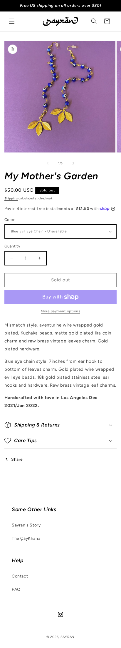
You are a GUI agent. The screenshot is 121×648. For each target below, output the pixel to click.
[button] (11, 21)
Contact (20, 576)
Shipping (11, 198)
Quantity (12, 246)
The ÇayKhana (26, 538)
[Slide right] (73, 163)
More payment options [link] (60, 311)
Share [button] (17, 459)
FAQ (16, 589)
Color (9, 219)
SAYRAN (67, 637)
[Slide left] (47, 163)
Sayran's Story (26, 525)
